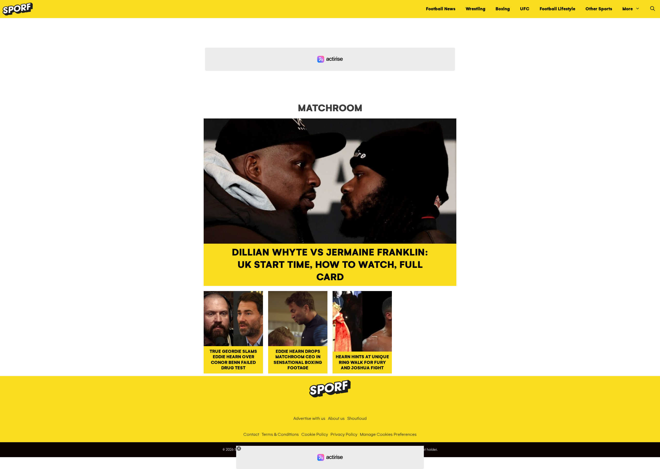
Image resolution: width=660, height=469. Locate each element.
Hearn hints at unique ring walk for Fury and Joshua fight (362, 362)
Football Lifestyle (557, 8)
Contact (251, 434)
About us (336, 418)
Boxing (503, 8)
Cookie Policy (314, 434)
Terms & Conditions (280, 434)
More (627, 8)
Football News (440, 8)
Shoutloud (357, 418)
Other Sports (598, 8)
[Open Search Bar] (652, 9)
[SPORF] (18, 9)
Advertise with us (309, 418)
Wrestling (475, 8)
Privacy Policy (344, 434)
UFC (524, 8)
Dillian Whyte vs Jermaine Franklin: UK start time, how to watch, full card (330, 265)
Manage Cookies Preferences (388, 434)
